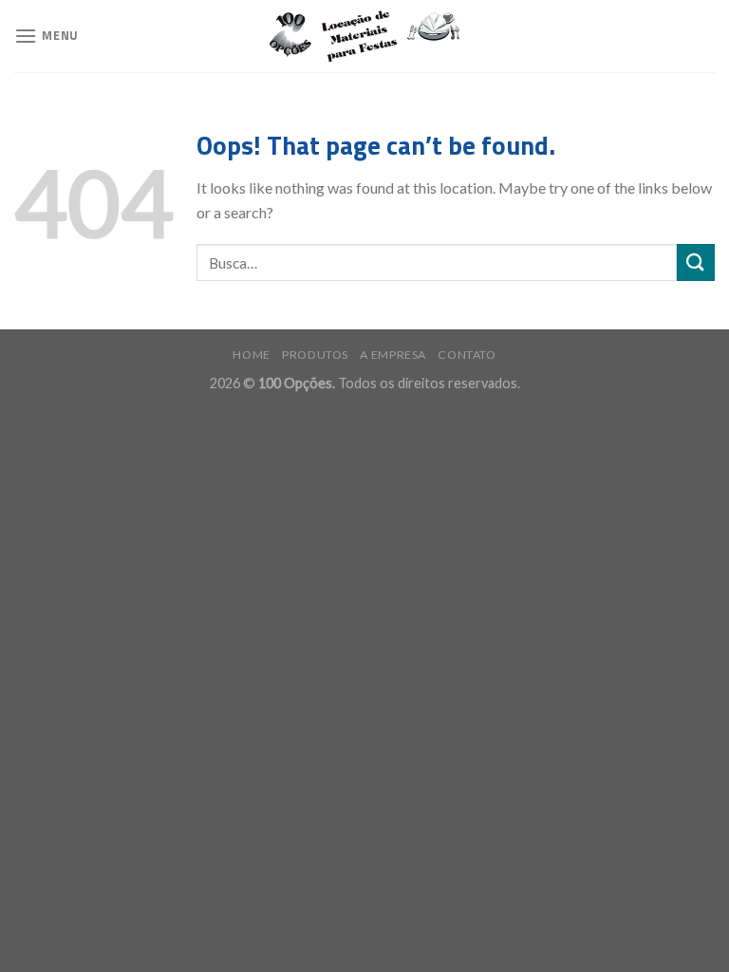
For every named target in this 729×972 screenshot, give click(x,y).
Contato (466, 354)
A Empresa (393, 354)
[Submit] (696, 262)
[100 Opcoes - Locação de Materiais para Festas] (364, 36)
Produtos (315, 354)
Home (251, 354)
